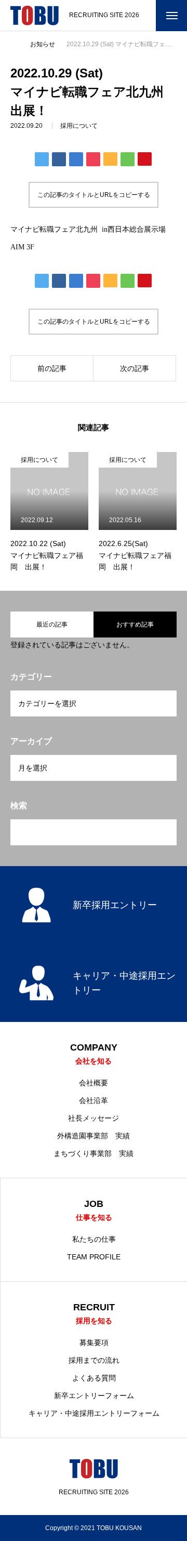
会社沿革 (93, 1100)
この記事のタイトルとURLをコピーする (93, 194)
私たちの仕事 (94, 1239)
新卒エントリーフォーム (94, 1395)
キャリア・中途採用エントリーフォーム (94, 1413)
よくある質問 (94, 1377)
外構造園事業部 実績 (93, 1135)
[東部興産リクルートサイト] (34, 15)
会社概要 (93, 1082)
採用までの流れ (94, 1360)
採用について (79, 125)
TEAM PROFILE (94, 1256)
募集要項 (94, 1342)
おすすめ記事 (135, 624)
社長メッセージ (93, 1118)
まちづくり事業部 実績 (93, 1153)
